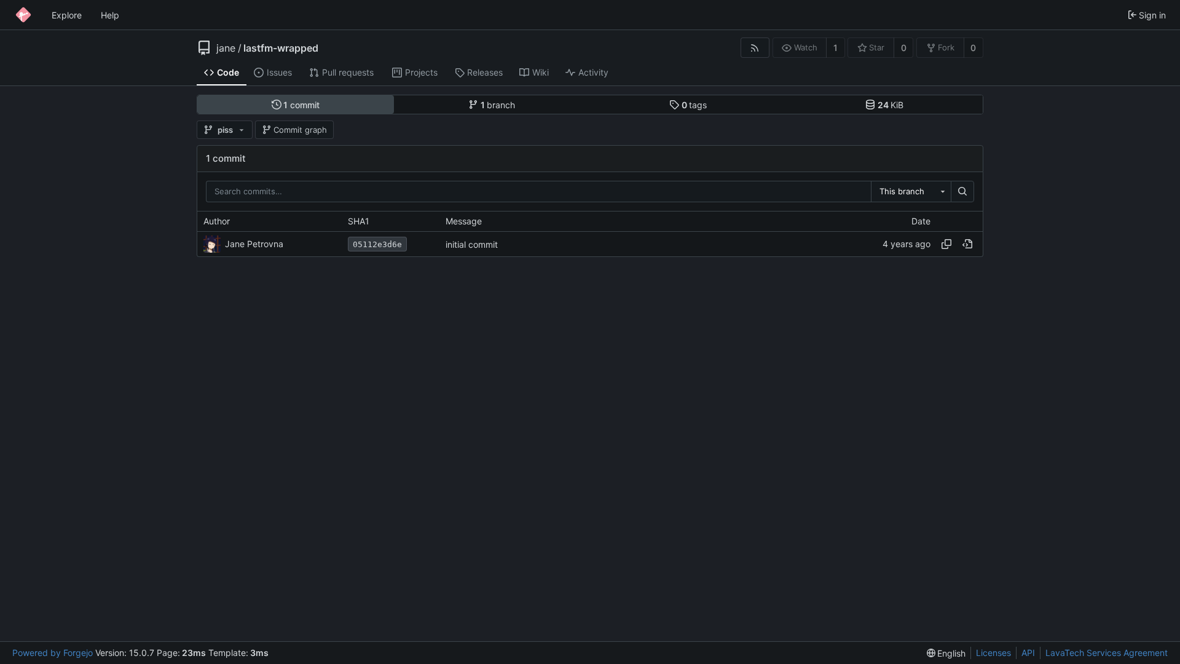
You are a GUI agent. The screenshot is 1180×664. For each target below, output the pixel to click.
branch (498, 105)
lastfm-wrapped (280, 48)
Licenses (993, 652)
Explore (67, 15)
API (1028, 652)
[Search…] (962, 192)
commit (301, 105)
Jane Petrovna (254, 244)
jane (225, 48)
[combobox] (911, 192)
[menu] (946, 653)
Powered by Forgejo (52, 652)
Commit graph (300, 130)
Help (110, 15)
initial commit (472, 244)
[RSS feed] (755, 48)
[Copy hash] (946, 244)
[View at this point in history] (967, 244)
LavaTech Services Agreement (1106, 652)
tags (694, 105)
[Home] (23, 15)
